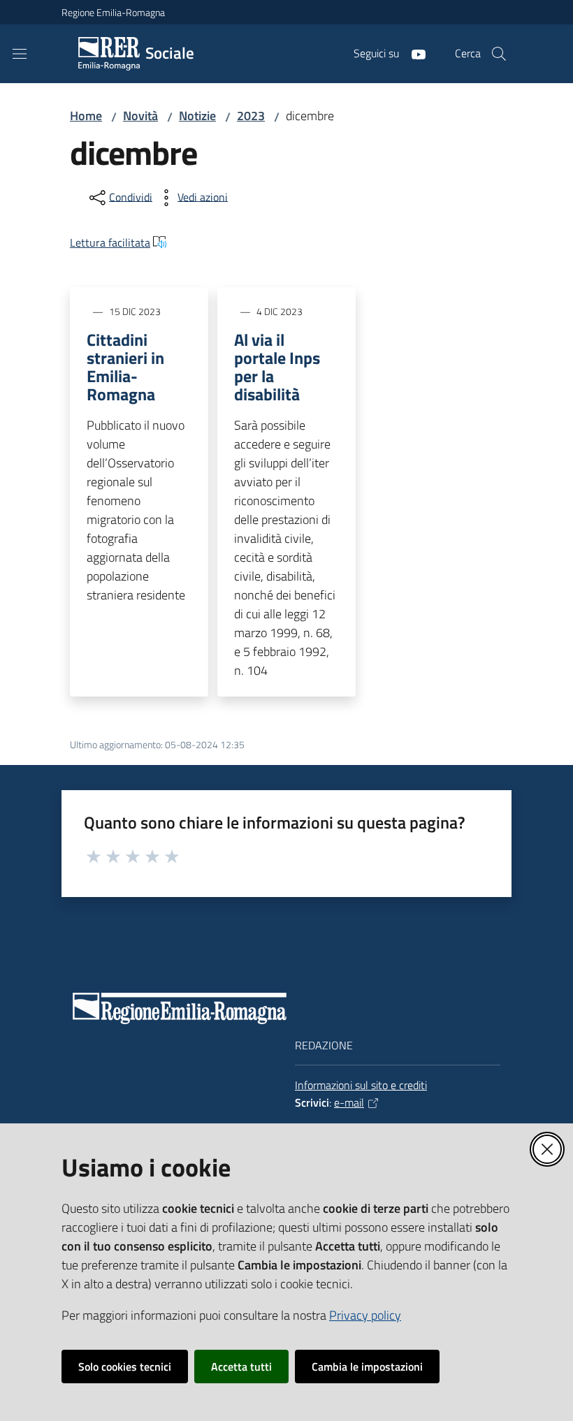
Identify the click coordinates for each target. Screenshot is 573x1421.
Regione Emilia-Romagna (113, 12)
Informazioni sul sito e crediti (361, 1085)
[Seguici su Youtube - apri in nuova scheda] (413, 53)
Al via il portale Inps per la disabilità (277, 366)
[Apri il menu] (19, 53)
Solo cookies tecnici (124, 1366)
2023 (251, 115)
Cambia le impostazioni (367, 1366)
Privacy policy (365, 1315)
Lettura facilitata (110, 242)
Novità (140, 115)
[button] (499, 53)
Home (86, 115)
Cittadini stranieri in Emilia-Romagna (125, 366)
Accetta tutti (241, 1366)
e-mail (349, 1102)
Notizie (197, 115)
